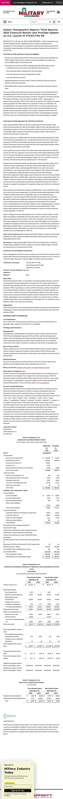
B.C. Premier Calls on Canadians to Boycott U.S (19, 3)
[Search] (50, 22)
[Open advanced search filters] (54, 22)
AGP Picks (5, 2)
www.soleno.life (44, 383)
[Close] (32, 763)
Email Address (9, 783)
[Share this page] (58, 21)
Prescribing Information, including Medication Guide (32, 367)
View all (59, 2)
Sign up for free (17, 791)
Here (27, 270)
